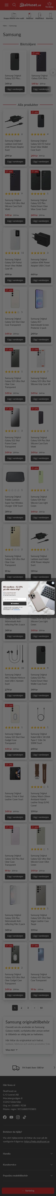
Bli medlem (15, 604)
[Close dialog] (53, 583)
